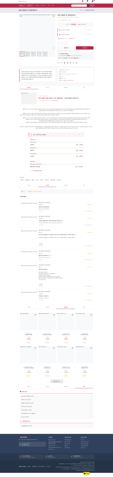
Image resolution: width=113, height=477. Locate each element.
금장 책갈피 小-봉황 (66, 367)
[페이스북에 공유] (67, 63)
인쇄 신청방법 (67, 447)
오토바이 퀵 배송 (25, 416)
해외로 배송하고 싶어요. (26, 410)
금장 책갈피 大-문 (47, 367)
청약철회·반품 (34, 466)
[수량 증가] (65, 43)
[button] (87, 1)
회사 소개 (82, 439)
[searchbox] (79, 5)
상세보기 (29, 87)
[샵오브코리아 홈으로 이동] (23, 1)
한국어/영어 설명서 (84, 443)
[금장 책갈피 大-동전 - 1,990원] (84, 321)
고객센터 (50, 437)
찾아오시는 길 (51, 449)
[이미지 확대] (53, 48)
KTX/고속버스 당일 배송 (26, 406)
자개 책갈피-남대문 (28, 334)
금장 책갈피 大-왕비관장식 (44, 202)
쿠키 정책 (48, 466)
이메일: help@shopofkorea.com (55, 447)
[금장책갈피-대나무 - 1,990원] (84, 354)
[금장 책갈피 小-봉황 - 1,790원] (65, 354)
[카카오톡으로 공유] (64, 63)
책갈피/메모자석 (70, 80)
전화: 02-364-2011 (52, 445)
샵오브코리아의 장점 (85, 441)
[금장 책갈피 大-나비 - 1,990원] (65, 321)
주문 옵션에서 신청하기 (37, 170)
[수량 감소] (59, 43)
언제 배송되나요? (68, 439)
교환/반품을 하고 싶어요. (26, 425)
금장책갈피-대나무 (84, 367)
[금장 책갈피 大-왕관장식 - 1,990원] (47, 321)
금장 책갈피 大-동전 (84, 334)
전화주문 (66, 445)
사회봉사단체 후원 (84, 445)
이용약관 (29, 466)
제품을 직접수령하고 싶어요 (27, 403)
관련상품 (65, 87)
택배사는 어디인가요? (26, 399)
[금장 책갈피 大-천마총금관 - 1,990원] (28, 354)
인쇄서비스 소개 (62, 38)
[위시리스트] (53, 16)
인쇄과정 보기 (71, 38)
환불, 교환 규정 (67, 441)
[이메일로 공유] (76, 63)
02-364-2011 (25, 445)
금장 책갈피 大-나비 (66, 334)
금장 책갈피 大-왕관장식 (47, 334)
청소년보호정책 (42, 466)
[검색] (88, 5)
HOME (81, 10)
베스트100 (43, 5)
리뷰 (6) (47, 87)
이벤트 (53, 5)
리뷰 (49, 5)
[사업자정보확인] (73, 463)
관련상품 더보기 (56, 381)
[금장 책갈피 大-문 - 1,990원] (47, 354)
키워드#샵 (37, 5)
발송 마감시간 (67, 443)
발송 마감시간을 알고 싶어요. (27, 396)
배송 (84, 87)
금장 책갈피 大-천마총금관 (28, 367)
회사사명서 (83, 447)
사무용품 (64, 80)
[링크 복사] (73, 63)
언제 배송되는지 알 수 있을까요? (28, 413)
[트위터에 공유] (70, 63)
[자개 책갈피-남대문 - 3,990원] (28, 321)
